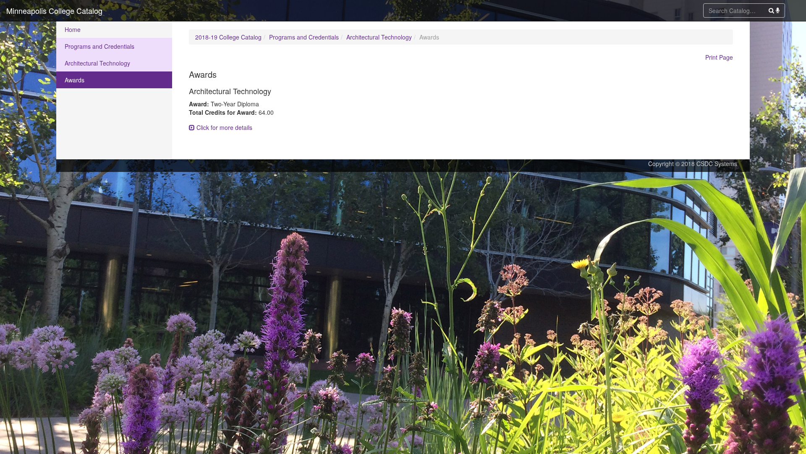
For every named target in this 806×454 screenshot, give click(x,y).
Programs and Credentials (99, 46)
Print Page (719, 57)
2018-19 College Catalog (228, 37)
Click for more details (223, 127)
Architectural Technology (97, 63)
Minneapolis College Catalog (54, 10)
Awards (74, 80)
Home (73, 29)
